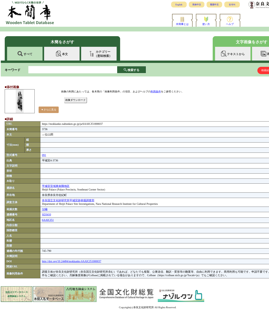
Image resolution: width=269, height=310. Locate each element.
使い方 (206, 24)
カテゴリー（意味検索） (103, 53)
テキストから (236, 54)
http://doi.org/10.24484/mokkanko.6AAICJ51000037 (71, 261)
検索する (133, 70)
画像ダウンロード (75, 99)
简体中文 (196, 4)
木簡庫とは (182, 24)
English (178, 4)
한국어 (232, 4)
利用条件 (156, 91)
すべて (28, 54)
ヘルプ (230, 24)
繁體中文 (214, 4)
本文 (65, 54)
